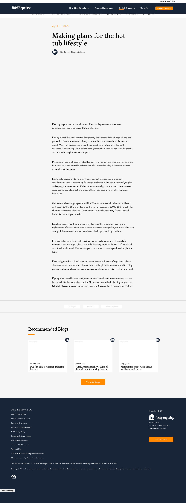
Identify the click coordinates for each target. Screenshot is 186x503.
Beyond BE (90, 306)
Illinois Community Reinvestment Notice (27, 457)
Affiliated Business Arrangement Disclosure (27, 453)
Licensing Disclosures (19, 423)
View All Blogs (93, 382)
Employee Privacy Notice (21, 436)
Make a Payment (164, 8)
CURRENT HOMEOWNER (90, 14)
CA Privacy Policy (18, 431)
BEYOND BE (148, 14)
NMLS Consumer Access (21, 418)
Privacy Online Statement (21, 427)
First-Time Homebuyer (79, 8)
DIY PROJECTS (114, 14)
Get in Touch (161, 439)
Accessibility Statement (20, 444)
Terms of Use (16, 449)
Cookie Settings (7, 491)
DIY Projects (72, 306)
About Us (144, 8)
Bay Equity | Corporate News (72, 52)
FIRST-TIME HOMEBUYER (62, 14)
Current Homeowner (104, 8)
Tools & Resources (127, 8)
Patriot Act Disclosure (19, 440)
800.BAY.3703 (154, 422)
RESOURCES (132, 14)
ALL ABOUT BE (38, 14)
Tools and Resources (111, 306)
